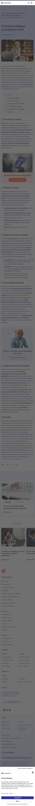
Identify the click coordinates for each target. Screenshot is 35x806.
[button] (28, 3)
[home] (6, 3)
